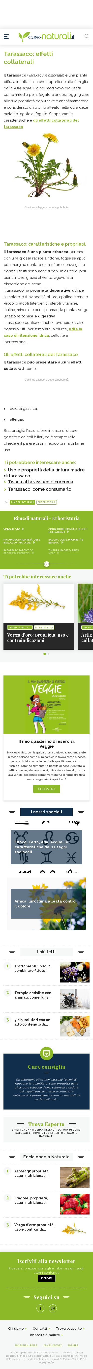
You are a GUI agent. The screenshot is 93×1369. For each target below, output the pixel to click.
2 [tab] (48, 654)
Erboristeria (47, 502)
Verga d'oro (11, 529)
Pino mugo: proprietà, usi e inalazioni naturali (21, 541)
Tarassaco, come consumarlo (39, 489)
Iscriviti (46, 1278)
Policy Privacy (52, 1345)
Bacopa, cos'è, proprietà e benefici (65, 541)
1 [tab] (44, 654)
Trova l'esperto (69, 1328)
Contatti (40, 1328)
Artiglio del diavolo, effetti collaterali (68, 530)
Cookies (73, 1345)
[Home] (46, 37)
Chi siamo (16, 1328)
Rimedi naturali (22, 502)
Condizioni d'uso (26, 1345)
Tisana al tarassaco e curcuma (40, 481)
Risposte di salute (45, 1335)
